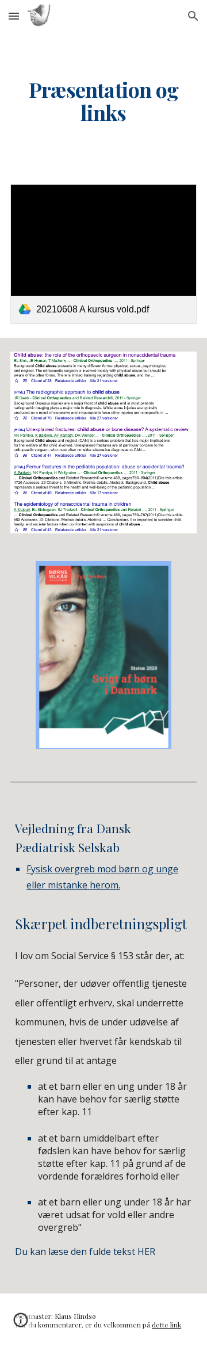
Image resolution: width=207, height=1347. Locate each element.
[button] (14, 16)
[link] (103, 254)
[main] (103, 101)
